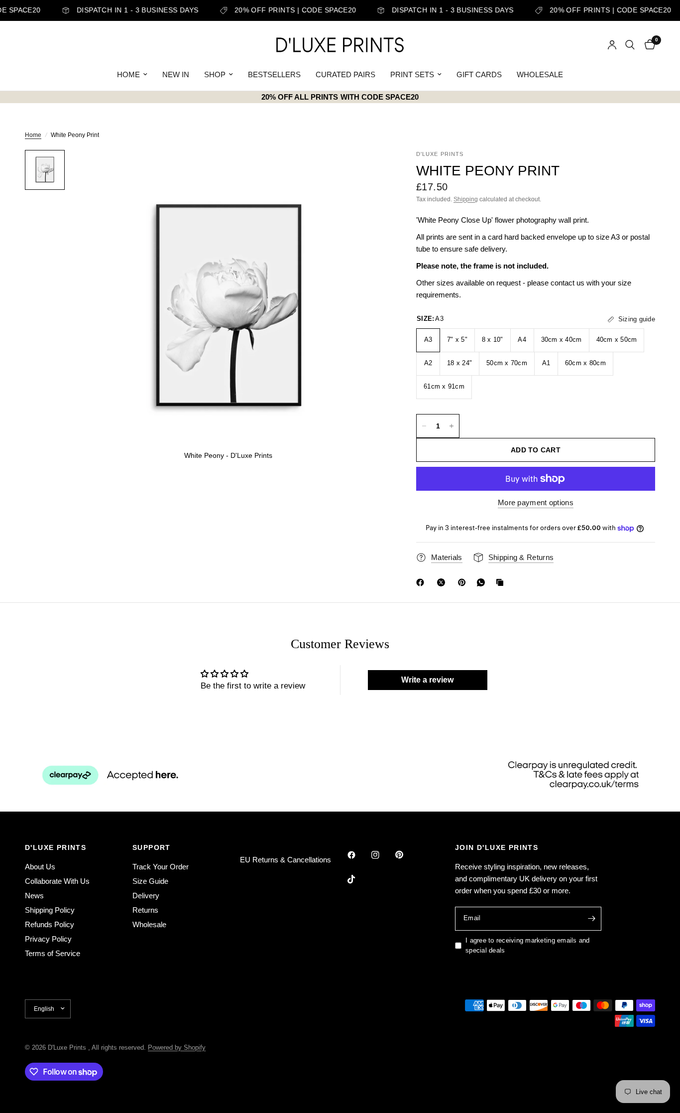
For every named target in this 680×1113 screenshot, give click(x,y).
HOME (128, 74)
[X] (443, 582)
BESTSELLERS (274, 74)
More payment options (535, 502)
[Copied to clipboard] (502, 582)
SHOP (215, 74)
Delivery (145, 895)
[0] (647, 45)
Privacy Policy (48, 939)
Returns (145, 910)
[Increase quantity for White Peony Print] (451, 426)
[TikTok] (358, 879)
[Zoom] (365, 170)
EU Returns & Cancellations (285, 859)
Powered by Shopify (177, 1047)
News (34, 895)
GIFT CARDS (479, 74)
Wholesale (149, 924)
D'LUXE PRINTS (55, 847)
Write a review (427, 680)
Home (33, 135)
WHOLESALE (540, 74)
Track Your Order (160, 866)
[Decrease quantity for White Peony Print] (424, 426)
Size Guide (150, 881)
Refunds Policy (49, 924)
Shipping (465, 199)
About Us (40, 866)
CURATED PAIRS (345, 74)
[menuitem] (132, 75)
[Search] (630, 45)
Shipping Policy (50, 910)
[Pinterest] (464, 582)
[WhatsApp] (483, 582)
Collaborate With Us (57, 881)
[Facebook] (422, 582)
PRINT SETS (412, 74)
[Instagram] (382, 855)
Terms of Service (52, 953)
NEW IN (175, 74)
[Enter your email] (591, 919)
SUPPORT (151, 847)
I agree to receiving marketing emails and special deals (527, 946)
